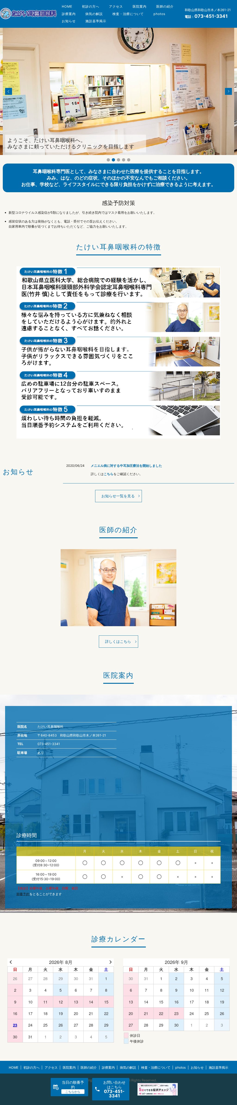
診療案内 (69, 14)
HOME (67, 6)
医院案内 (140, 6)
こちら (108, 474)
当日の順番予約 (73, 1084)
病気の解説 (94, 14)
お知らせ (69, 21)
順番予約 (22, 894)
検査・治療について (128, 14)
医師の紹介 (165, 6)
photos (159, 14)
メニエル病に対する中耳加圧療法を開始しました (126, 465)
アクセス (116, 6)
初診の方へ (90, 6)
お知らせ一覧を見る (118, 496)
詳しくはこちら (118, 641)
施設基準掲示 (95, 21)
